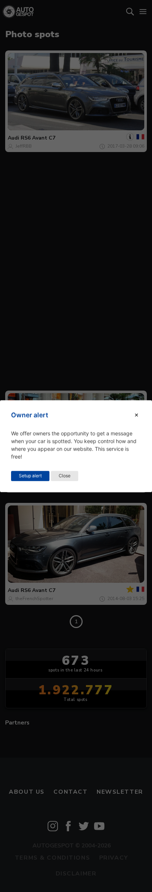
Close (64, 475)
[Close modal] (136, 415)
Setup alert (30, 475)
